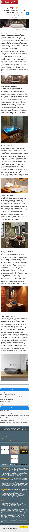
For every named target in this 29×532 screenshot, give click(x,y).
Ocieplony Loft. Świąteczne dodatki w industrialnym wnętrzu (14, 396)
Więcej (17, 530)
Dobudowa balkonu (6, 434)
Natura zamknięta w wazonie (7, 399)
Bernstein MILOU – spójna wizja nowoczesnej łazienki (13, 413)
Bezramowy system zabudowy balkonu (11, 436)
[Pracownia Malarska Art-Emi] (14, 453)
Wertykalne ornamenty (5, 401)
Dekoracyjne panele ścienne (7, 392)
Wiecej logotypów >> (21, 464)
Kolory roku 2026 (4, 417)
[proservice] (23, 453)
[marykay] (5, 453)
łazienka (26, 29)
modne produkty (22, 29)
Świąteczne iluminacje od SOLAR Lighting (10, 404)
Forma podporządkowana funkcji (7, 394)
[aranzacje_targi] (14, 462)
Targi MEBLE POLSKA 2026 (7, 420)
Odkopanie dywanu (4, 410)
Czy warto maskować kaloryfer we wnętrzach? (12, 438)
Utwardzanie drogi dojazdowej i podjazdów (12, 432)
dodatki (17, 29)
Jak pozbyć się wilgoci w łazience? (9, 440)
